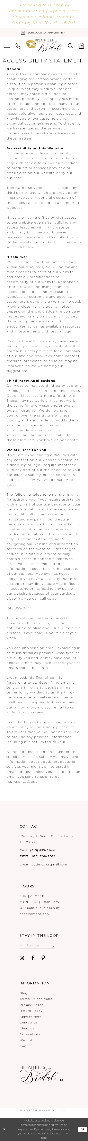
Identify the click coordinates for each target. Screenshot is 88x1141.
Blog (23, 993)
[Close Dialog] (4, 1129)
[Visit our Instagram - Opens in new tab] (22, 958)
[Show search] (70, 46)
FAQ (23, 1046)
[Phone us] (18, 46)
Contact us (29, 1022)
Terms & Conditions (36, 998)
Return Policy (31, 1010)
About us (27, 1028)
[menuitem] (7, 46)
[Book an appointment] (81, 46)
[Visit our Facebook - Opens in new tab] (32, 958)
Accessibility (30, 1034)
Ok (82, 1129)
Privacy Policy (31, 1004)
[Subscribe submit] (54, 945)
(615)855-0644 (19, 608)
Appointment (31, 1016)
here (44, 1137)
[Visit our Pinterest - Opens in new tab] (43, 958)
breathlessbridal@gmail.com (32, 678)
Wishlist (26, 1040)
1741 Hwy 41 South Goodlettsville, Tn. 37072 (47, 839)
